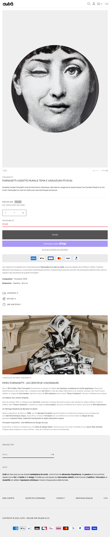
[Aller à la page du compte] (94, 4)
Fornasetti (7, 177)
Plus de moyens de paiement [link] (55, 250)
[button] (89, 4)
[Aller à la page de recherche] (89, 4)
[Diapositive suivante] (104, 170)
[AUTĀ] (7, 4)
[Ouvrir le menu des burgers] (106, 4)
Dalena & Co (43, 518)
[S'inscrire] (52, 454)
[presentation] (55, 88)
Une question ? (14, 304)
